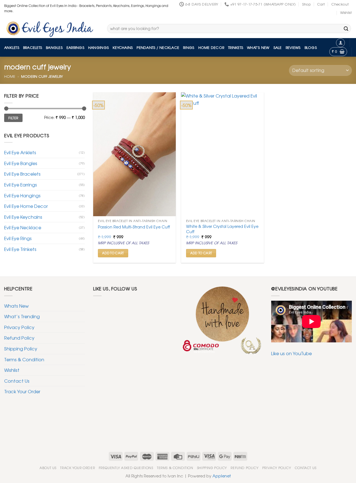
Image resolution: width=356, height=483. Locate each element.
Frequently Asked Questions (126, 467)
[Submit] (346, 28)
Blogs (311, 47)
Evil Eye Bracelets (22, 173)
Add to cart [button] (113, 253)
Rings (188, 47)
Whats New (16, 305)
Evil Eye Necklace (22, 227)
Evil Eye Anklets (20, 152)
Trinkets (235, 47)
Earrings (75, 47)
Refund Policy (19, 337)
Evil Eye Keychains (23, 216)
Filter (13, 117)
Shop (306, 4)
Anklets (11, 47)
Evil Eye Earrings (20, 184)
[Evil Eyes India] (51, 27)
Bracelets (32, 47)
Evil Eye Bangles (20, 163)
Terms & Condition (24, 359)
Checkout (340, 4)
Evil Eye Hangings (22, 195)
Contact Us (16, 380)
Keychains (123, 47)
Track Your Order (22, 391)
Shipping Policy (20, 348)
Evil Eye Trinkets (20, 249)
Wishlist (346, 12)
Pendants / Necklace (158, 47)
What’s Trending (22, 316)
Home (9, 76)
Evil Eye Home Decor (26, 206)
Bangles (54, 47)
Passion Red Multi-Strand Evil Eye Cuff (134, 227)
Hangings (98, 47)
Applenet (221, 476)
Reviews (293, 47)
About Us (47, 467)
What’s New (258, 47)
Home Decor (211, 47)
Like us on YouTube (291, 353)
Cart (321, 4)
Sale (277, 47)
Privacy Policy (19, 327)
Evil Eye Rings (18, 238)
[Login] (340, 42)
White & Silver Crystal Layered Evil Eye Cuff (222, 229)
